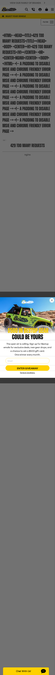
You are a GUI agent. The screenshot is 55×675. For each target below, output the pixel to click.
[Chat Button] (26, 671)
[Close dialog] (52, 300)
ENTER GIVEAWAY (27, 368)
